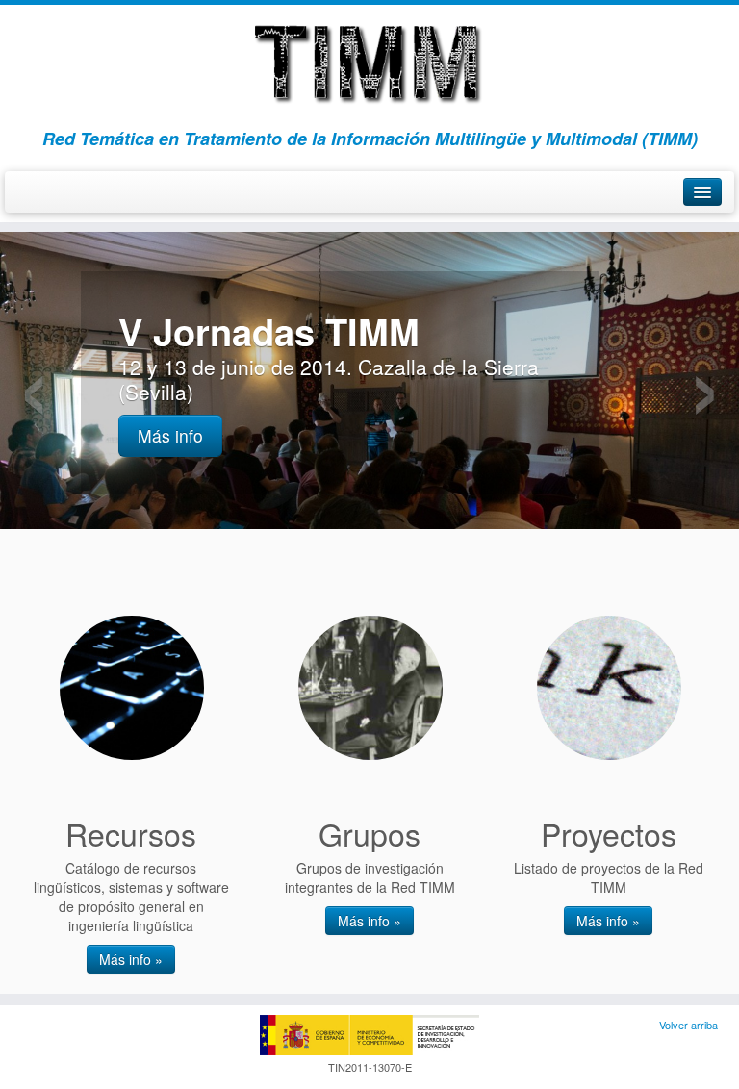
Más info (170, 435)
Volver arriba (688, 1024)
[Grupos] (370, 687)
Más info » (131, 959)
